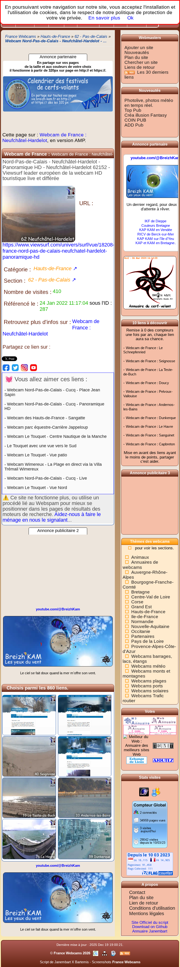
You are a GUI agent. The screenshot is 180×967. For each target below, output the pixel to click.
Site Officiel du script (149, 922)
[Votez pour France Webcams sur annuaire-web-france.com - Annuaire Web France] (163, 720)
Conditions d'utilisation (152, 908)
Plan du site (136, 57)
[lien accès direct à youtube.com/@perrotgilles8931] (33, 367)
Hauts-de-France (148, 611)
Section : (15, 280)
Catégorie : (17, 269)
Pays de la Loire (147, 641)
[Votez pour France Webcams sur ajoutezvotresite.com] (163, 760)
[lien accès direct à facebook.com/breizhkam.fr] (6, 367)
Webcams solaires (150, 690)
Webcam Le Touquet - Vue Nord (37, 487)
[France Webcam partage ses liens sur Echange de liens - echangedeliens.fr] (136, 760)
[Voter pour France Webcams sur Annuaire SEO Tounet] (163, 745)
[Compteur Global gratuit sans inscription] (149, 824)
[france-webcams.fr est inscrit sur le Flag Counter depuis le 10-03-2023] (150, 863)
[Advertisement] (58, 567)
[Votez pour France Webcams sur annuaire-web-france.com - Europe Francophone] (136, 729)
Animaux (140, 557)
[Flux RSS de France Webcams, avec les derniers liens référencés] (125, 953)
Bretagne (140, 591)
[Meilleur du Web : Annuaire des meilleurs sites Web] (136, 745)
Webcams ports (147, 685)
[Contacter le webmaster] (114, 953)
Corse (137, 601)
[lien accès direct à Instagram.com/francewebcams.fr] (24, 367)
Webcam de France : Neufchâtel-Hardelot (44, 137)
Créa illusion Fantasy (145, 115)
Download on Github (149, 927)
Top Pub (132, 110)
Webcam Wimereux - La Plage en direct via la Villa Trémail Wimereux (53, 466)
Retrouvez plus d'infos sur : (37, 322)
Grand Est (141, 606)
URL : (86, 203)
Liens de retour (139, 67)
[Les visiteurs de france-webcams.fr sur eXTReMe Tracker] (156, 792)
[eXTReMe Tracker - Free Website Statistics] (144, 792)
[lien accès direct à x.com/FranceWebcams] (15, 367)
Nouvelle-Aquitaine (150, 626)
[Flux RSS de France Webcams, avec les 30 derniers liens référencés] (130, 72)
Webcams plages (148, 680)
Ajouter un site (138, 47)
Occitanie (140, 631)
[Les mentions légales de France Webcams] (96, 953)
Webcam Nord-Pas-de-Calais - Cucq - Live (47, 478)
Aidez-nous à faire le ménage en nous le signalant (52, 517)
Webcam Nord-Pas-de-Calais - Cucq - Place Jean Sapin (52, 392)
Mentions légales (146, 913)
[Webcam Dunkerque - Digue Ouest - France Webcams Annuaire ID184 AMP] (85, 839)
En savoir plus (104, 17)
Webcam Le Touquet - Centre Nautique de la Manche (57, 436)
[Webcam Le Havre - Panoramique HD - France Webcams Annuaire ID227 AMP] (29, 839)
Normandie (142, 621)
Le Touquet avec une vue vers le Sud (41, 445)
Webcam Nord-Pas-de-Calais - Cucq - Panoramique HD (54, 406)
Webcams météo (148, 666)
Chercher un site (141, 62)
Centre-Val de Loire (150, 596)
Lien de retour (143, 902)
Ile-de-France (144, 616)
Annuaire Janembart (149, 931)
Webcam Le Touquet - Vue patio (37, 455)
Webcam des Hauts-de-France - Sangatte (46, 418)
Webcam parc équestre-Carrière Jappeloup (47, 427)
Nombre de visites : (28, 292)
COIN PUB (135, 120)
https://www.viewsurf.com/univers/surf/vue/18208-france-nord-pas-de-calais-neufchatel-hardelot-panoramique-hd (58, 251)
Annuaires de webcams (140, 565)
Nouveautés (136, 52)
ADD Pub (133, 125)
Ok (130, 17)
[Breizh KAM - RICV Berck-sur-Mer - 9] (58, 643)
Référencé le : (21, 304)
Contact (137, 892)
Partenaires (142, 636)
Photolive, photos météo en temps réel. (148, 103)
